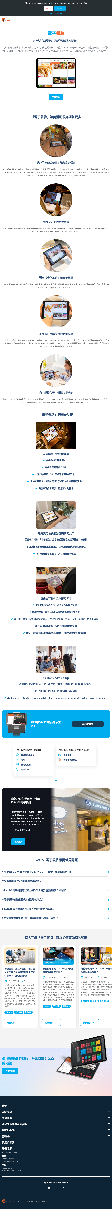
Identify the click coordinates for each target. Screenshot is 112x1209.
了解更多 (18, 841)
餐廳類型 (7, 1118)
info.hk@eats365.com (10, 1161)
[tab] (56, 780)
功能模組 (7, 1111)
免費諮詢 (56, 97)
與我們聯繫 (87, 724)
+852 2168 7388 (8, 1159)
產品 (4, 1105)
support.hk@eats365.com (11, 1171)
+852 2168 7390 (8, 1168)
